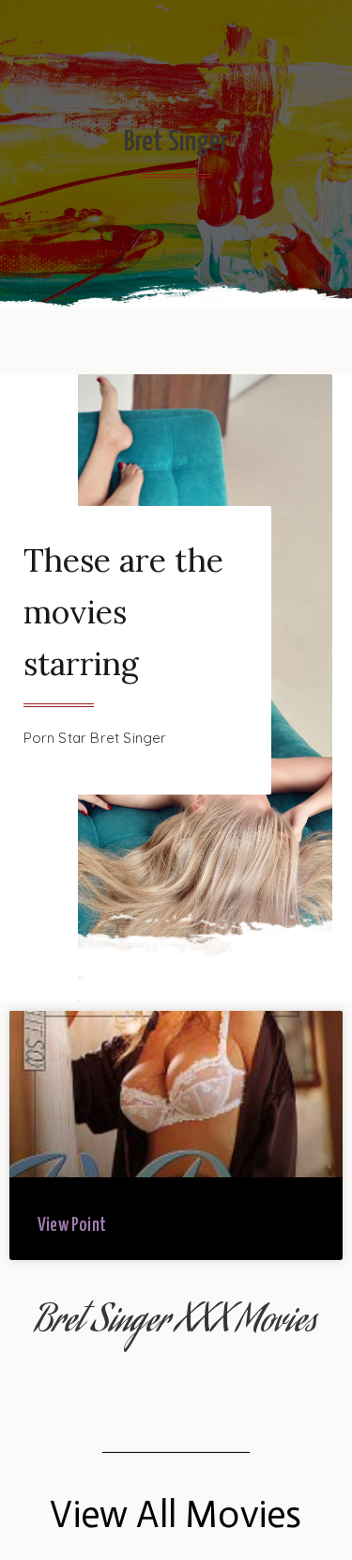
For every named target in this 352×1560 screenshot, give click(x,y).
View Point (72, 1226)
